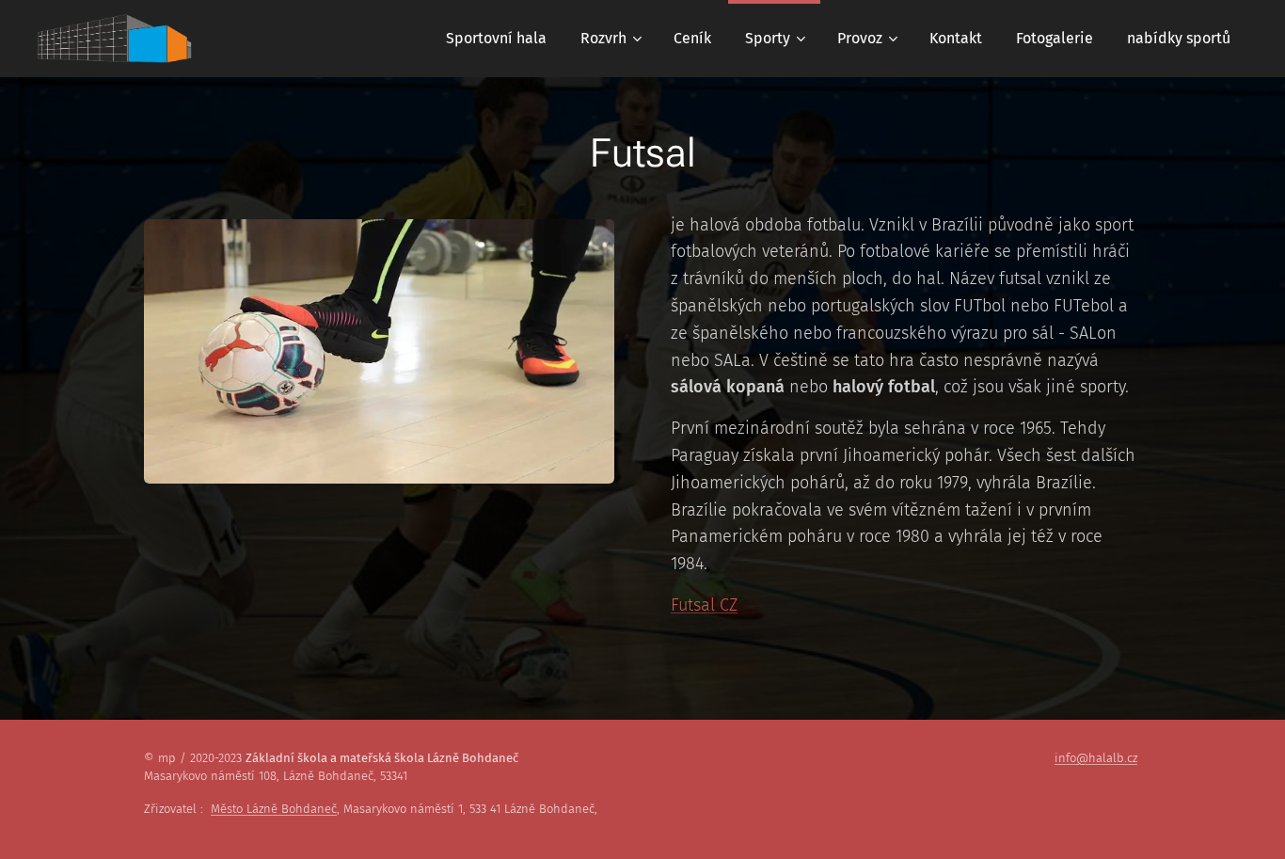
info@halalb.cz (1096, 758)
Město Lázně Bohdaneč (274, 809)
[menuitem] (496, 38)
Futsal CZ (704, 605)
